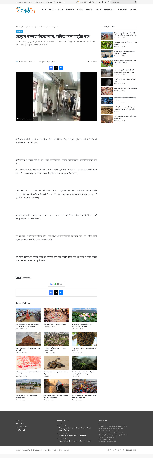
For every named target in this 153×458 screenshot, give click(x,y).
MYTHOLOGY (50, 2)
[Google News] (56, 284)
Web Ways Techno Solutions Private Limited (38, 450)
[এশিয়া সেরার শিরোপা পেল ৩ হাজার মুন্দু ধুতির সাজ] (56, 315)
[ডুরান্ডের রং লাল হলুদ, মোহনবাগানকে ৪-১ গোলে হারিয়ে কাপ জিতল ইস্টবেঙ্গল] (107, 63)
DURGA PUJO (39, 2)
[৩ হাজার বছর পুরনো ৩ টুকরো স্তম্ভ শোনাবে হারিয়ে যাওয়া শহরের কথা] (107, 54)
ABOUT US (19, 420)
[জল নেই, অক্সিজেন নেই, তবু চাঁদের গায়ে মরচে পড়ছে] (107, 82)
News (24, 27)
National (29, 27)
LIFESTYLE (70, 9)
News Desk (22, 62)
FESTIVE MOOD (109, 9)
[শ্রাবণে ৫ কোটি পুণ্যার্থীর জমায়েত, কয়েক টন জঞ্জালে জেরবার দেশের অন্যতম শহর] (84, 386)
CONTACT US (20, 430)
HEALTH (60, 9)
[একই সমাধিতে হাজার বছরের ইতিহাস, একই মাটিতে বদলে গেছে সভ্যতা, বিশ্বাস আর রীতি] (107, 110)
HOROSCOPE (123, 9)
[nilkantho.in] (25, 9)
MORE (132, 9)
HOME (44, 9)
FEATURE (80, 9)
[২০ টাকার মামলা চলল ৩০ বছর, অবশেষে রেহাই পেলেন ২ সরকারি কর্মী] (28, 363)
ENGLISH (129, 450)
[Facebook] (51, 68)
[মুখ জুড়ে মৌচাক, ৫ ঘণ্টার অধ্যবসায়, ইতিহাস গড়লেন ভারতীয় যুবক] (84, 339)
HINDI (135, 450)
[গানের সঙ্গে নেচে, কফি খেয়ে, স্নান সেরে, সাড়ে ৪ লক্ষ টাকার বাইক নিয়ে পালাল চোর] (56, 386)
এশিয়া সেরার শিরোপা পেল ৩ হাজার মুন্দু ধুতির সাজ (55, 324)
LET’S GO (89, 9)
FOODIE (98, 9)
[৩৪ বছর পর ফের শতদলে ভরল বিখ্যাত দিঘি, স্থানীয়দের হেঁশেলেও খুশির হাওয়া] (84, 315)
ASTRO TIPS (60, 2)
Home (19, 27)
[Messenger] (61, 68)
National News (26, 277)
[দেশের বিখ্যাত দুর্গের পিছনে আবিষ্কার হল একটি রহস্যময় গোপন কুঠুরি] (56, 339)
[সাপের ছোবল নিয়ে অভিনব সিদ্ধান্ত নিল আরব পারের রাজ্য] (56, 363)
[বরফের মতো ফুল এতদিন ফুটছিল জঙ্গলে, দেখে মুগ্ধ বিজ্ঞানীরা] (107, 45)
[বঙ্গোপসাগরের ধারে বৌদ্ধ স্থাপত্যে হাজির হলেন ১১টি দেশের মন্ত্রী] (28, 339)
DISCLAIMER (20, 423)
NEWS (51, 9)
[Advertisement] (76, 17)
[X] (56, 68)
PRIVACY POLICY (21, 427)
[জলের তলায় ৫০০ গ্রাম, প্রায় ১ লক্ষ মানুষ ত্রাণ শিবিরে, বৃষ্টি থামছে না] (28, 386)
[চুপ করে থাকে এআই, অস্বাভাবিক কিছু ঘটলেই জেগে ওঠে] (107, 100)
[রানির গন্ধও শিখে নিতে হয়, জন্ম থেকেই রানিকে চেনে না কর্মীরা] (107, 119)
